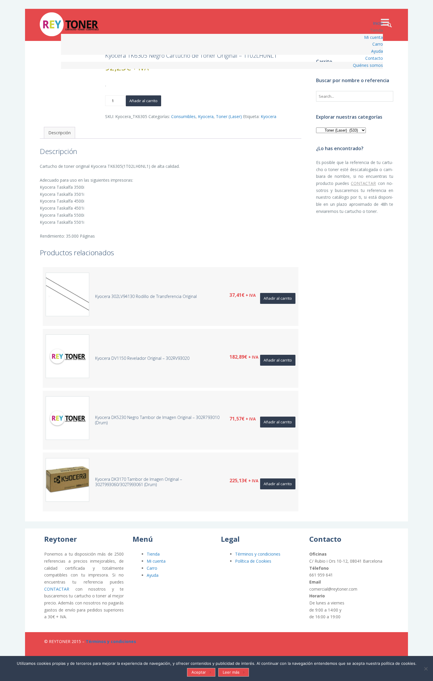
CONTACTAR (363, 183)
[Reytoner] (69, 24)
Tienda (153, 554)
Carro (152, 568)
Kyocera (206, 116)
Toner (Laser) (229, 116)
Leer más (231, 672)
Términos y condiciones (257, 554)
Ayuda (152, 575)
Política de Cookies (253, 561)
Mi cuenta (156, 561)
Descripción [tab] (59, 132)
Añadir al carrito (143, 100)
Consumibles (183, 116)
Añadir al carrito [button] (278, 298)
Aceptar (198, 672)
